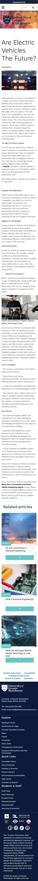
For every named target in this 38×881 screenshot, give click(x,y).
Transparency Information (12, 747)
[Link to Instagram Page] (16, 828)
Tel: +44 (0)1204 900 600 (11, 706)
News (4, 733)
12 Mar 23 (6, 646)
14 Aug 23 (6, 594)
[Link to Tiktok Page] (22, 828)
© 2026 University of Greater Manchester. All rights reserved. (16, 877)
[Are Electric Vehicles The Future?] (19, 80)
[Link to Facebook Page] (10, 828)
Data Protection (8, 765)
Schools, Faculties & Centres (13, 730)
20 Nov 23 (6, 543)
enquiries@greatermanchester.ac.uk (21, 710)
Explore (6, 717)
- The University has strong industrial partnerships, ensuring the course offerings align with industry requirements (19, 379)
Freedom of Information (19, 676)
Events (4, 737)
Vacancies (6, 740)
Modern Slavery (8, 772)
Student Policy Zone (12, 673)
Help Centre (6, 779)
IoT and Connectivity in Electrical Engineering (16, 549)
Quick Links (9, 756)
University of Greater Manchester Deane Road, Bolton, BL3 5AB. (15, 700)
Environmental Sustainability (13, 775)
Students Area (7, 798)
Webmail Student (9, 801)
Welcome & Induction (10, 808)
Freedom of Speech (10, 782)
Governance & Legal (10, 726)
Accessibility (29, 673)
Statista (6, 167)
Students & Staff (11, 786)
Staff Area (6, 791)
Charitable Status (9, 761)
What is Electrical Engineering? (20, 599)
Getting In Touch (8, 723)
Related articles (17, 507)
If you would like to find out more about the (19, 482)
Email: (19, 710)
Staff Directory (8, 794)
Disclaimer (28, 678)
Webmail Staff (8, 805)
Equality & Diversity (10, 768)
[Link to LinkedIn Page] (28, 828)
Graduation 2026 (19, 2)
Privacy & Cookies (12, 678)
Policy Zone (6, 744)
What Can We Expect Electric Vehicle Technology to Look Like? (19, 653)
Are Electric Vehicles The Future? (19, 51)
